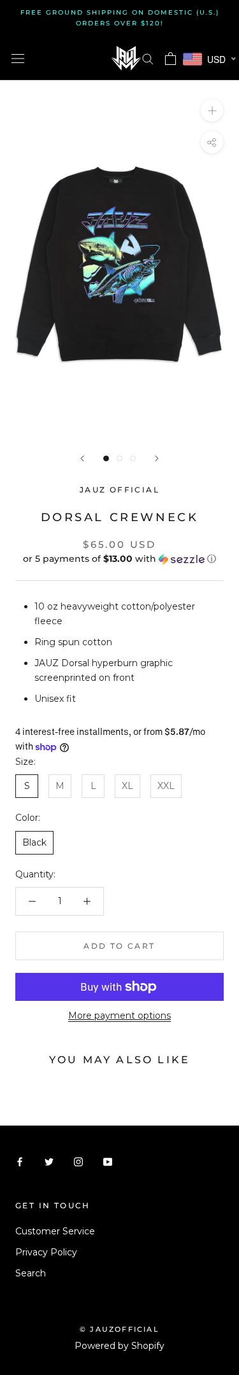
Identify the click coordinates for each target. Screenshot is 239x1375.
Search (30, 1273)
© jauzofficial (119, 1329)
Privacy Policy (46, 1252)
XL (127, 786)
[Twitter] (49, 1161)
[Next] (157, 458)
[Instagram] (78, 1161)
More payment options (119, 1015)
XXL (166, 786)
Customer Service (55, 1231)
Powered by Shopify (119, 1345)
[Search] (148, 58)
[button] (119, 559)
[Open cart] (170, 58)
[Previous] (82, 458)
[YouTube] (107, 1161)
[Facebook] (19, 1161)
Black (34, 842)
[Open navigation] (17, 58)
